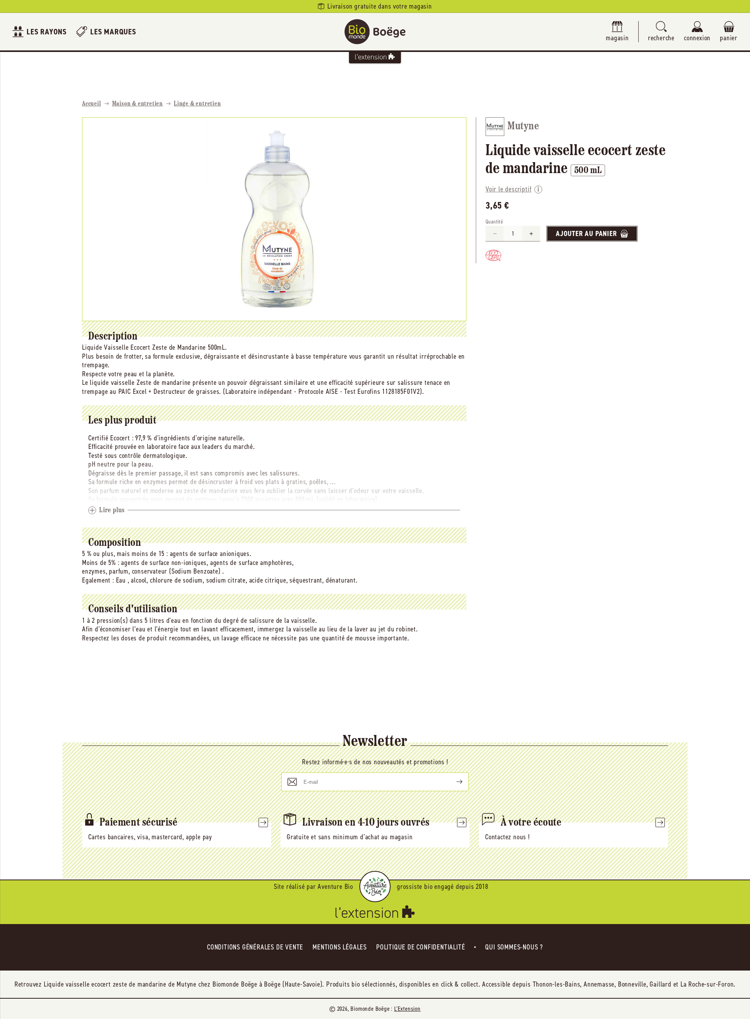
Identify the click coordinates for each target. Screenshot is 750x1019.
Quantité (494, 221)
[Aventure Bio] (375, 886)
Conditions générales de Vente (255, 947)
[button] (661, 32)
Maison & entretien (137, 104)
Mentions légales (339, 947)
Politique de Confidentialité (420, 947)
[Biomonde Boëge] (375, 31)
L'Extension (407, 1009)
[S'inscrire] (453, 782)
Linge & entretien (197, 104)
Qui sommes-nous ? (514, 947)
